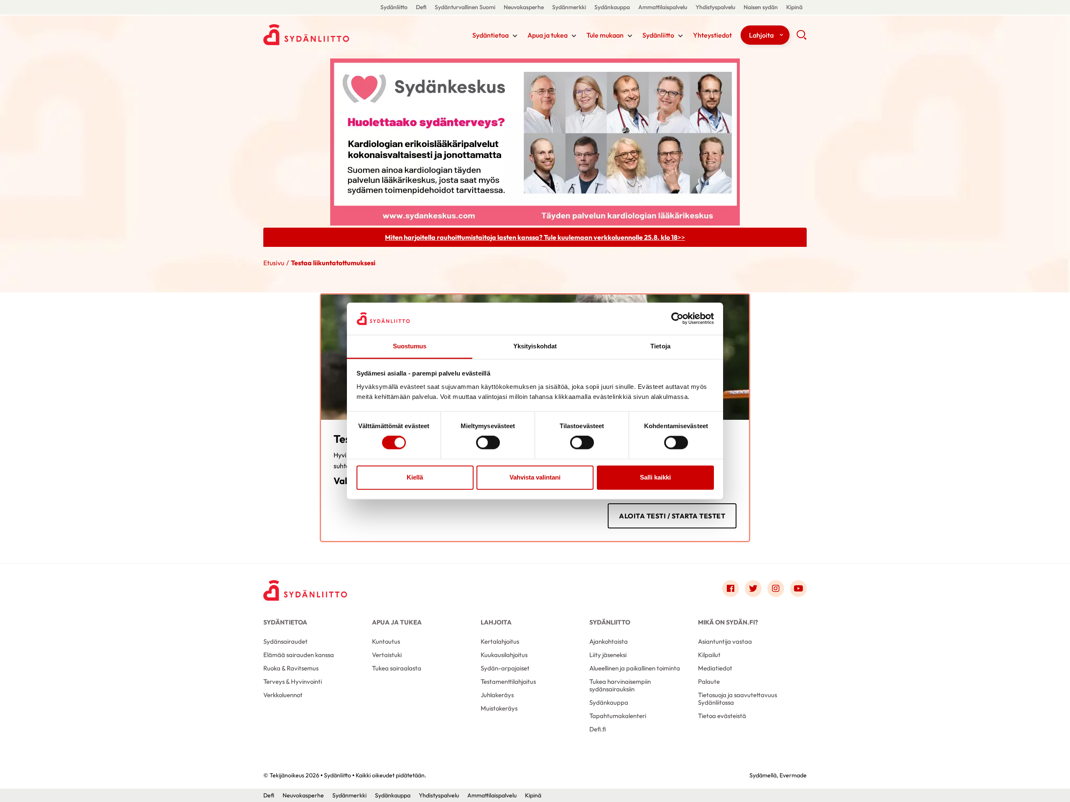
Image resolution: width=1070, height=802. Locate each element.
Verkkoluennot (283, 695)
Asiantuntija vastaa (725, 641)
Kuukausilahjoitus (504, 655)
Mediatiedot (715, 668)
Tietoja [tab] (660, 346)
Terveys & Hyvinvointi (292, 681)
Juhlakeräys (497, 695)
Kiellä (415, 477)
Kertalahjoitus (500, 641)
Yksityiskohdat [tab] (535, 346)
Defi (421, 7)
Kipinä (794, 7)
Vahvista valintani (535, 477)
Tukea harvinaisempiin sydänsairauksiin (620, 685)
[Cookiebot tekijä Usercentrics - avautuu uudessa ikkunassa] (677, 318)
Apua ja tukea (547, 35)
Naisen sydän (761, 7)
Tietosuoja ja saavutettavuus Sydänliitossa (737, 698)
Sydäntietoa (490, 35)
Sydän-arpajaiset (505, 668)
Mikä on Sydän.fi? (728, 622)
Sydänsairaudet (285, 641)
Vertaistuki (387, 655)
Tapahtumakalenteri (617, 716)
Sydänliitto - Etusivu (330, 34)
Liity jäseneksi (608, 655)
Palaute (709, 681)
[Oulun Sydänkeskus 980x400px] (535, 141)
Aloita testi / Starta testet (672, 516)
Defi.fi (597, 729)
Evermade (793, 775)
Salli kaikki (655, 477)
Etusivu (273, 263)
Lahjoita (761, 35)
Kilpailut (709, 655)
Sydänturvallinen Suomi (465, 7)
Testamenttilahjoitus (508, 681)
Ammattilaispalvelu (662, 7)
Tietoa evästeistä (722, 716)
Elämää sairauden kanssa (298, 655)
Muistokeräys (499, 708)
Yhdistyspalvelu (715, 7)
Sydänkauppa (612, 7)
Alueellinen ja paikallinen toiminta (634, 668)
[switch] (488, 442)
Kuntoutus (386, 641)
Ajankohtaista (608, 641)
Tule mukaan (605, 35)
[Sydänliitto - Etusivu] (305, 590)
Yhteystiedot (712, 35)
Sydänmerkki (569, 7)
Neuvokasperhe (524, 7)
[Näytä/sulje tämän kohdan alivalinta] (515, 36)
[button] (801, 37)
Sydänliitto (394, 7)
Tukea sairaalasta (396, 668)
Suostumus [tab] (410, 346)
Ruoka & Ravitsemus (290, 668)
